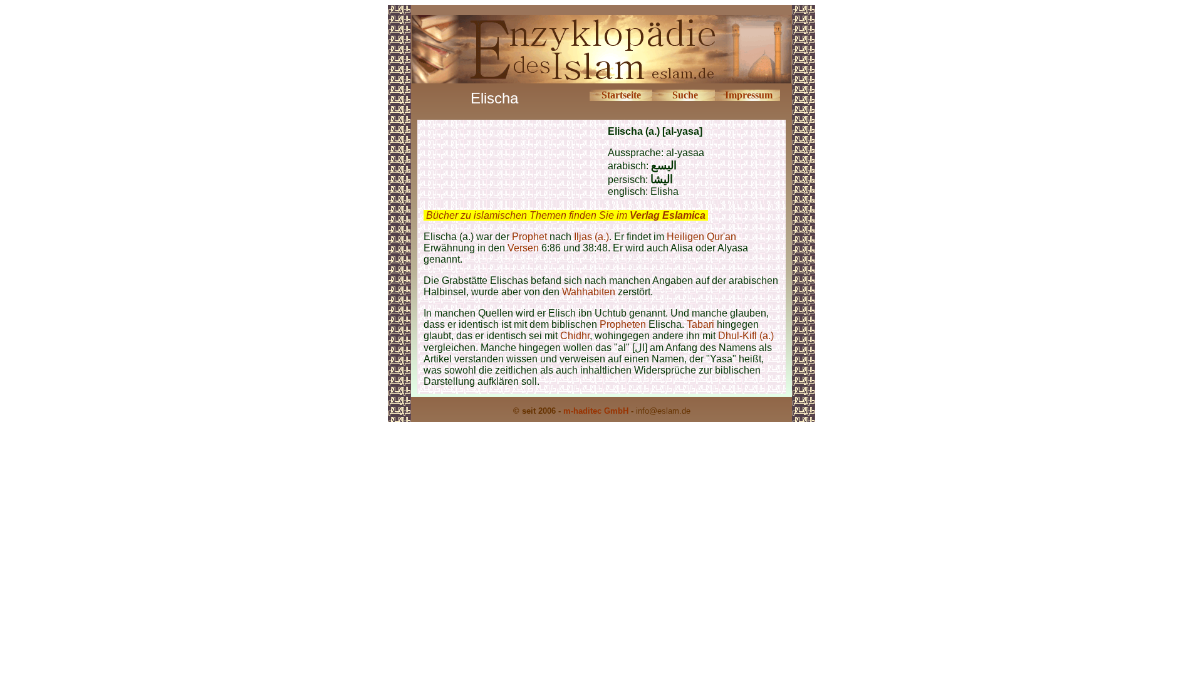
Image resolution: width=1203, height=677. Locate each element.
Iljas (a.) (591, 236)
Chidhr (575, 335)
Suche (685, 95)
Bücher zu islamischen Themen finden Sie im (566, 215)
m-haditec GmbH (595, 411)
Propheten (623, 324)
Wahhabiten (588, 291)
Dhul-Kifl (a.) (746, 335)
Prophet (529, 236)
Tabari (700, 324)
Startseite (621, 95)
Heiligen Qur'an (701, 236)
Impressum (749, 95)
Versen (523, 248)
